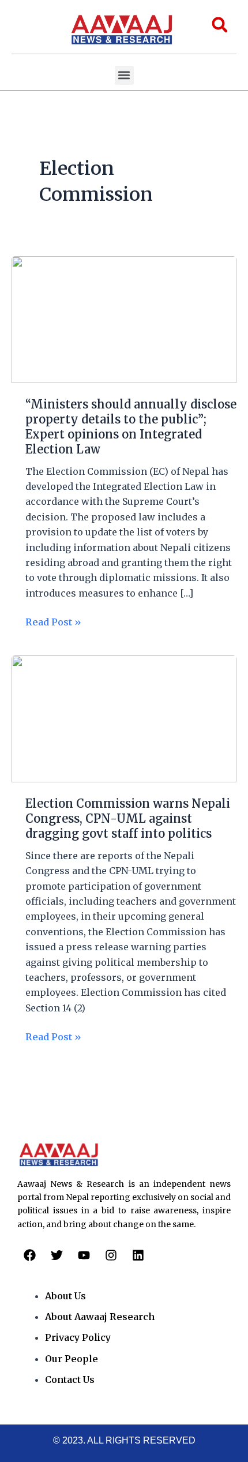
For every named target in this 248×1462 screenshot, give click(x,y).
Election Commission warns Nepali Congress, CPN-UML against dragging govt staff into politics (127, 818)
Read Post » (53, 621)
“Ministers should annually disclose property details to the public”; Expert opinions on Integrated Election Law (130, 426)
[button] (124, 75)
